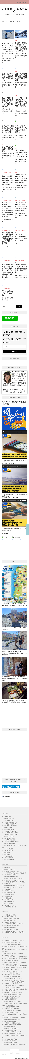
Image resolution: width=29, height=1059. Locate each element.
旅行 (2, 71)
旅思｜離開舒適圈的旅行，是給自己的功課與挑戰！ (21, 77)
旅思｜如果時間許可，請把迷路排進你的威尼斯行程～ (7, 77)
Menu (4, 2)
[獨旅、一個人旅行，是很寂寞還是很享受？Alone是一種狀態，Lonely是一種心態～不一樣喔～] (8, 34)
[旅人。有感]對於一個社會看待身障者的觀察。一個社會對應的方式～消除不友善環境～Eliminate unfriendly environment (7, 241)
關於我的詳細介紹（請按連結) (11, 389)
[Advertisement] (14, 106)
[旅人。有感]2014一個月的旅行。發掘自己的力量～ (21, 238)
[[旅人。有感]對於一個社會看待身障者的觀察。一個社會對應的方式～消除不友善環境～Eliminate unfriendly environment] (2, 227)
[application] (14, 432)
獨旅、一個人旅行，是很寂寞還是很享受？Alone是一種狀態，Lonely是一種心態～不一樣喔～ (7, 50)
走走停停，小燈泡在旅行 (14, 10)
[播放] (4, 432)
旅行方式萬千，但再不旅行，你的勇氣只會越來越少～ (21, 129)
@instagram (15, 1050)
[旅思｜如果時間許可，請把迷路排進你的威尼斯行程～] (2, 68)
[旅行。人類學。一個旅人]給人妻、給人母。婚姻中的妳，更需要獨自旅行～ (21, 179)
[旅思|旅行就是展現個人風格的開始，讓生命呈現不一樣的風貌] (2, 121)
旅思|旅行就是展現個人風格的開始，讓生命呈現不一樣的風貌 (8, 129)
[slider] (24, 431)
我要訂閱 (14, 351)
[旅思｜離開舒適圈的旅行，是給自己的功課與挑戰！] (15, 68)
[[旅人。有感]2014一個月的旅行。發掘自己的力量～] (15, 227)
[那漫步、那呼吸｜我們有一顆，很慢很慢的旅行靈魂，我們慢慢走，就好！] (21, 34)
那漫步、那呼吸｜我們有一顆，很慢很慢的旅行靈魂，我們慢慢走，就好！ (21, 47)
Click (27, 529)
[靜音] (21, 432)
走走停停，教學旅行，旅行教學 (14, 392)
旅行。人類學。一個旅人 (6, 230)
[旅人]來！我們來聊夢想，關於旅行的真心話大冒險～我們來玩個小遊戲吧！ (7, 180)
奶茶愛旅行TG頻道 (11, 787)
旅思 (2, 41)
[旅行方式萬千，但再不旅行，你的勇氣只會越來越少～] (15, 121)
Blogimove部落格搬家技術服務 (21, 1058)
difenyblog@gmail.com (15, 391)
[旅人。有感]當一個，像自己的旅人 (7, 293)
